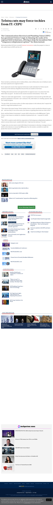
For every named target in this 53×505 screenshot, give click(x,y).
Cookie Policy (27, 503)
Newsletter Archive (38, 483)
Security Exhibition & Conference (19, 248)
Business (12, 17)
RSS (48, 483)
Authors (23, 483)
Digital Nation (29, 492)
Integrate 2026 (14, 243)
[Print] (51, 29)
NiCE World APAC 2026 (16, 252)
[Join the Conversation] (36, 29)
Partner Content (7, 211)
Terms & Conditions (39, 495)
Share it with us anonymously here (26, 138)
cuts (15, 154)
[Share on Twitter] (38, 29)
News (7, 17)
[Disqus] (26, 348)
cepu (12, 154)
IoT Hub (34, 492)
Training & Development (21, 17)
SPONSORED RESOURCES (35, 211)
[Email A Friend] (48, 29)
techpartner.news (20, 492)
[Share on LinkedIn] (43, 29)
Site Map (44, 483)
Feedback (28, 483)
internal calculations (27, 45)
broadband (7, 154)
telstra (22, 154)
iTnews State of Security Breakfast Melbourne (22, 257)
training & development (30, 154)
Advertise (32, 483)
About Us (11, 483)
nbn (19, 154)
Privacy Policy (33, 495)
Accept (49, 499)
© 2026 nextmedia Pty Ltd (29, 486)
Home (2, 17)
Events (6, 239)
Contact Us (6, 483)
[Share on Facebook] (41, 29)
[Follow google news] (47, 32)
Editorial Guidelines (17, 483)
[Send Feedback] (46, 29)
